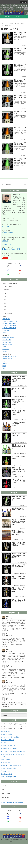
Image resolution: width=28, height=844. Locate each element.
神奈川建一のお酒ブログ (8, 745)
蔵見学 (4, 366)
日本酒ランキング (7, 358)
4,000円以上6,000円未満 (9, 323)
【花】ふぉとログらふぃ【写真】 (11, 249)
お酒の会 (4, 363)
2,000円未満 (5, 330)
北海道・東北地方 (9, 286)
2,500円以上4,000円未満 (9, 325)
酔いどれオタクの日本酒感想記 (10, 737)
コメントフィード (7, 793)
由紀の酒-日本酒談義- (8, 232)
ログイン (4, 786)
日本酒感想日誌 (5, 762)
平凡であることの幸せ (7, 771)
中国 (5, 306)
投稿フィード (5, 789)
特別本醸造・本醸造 (8, 344)
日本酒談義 (5, 241)
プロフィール (5, 226)
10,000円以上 (6, 319)
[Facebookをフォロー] (20, 266)
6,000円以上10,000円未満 (9, 321)
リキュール (5, 349)
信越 (5, 293)
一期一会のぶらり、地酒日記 (9, 748)
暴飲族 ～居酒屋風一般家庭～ (9, 768)
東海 (5, 299)
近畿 (5, 303)
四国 (5, 310)
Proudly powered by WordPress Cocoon (12, 802)
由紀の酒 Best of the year (9, 356)
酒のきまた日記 (5, 731)
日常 (3, 368)
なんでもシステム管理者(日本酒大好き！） (13, 751)
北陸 (5, 296)
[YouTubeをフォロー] (20, 270)
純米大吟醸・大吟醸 (8, 337)
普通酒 (4, 346)
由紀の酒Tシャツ (6, 244)
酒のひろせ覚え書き (6, 734)
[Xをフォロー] (8, 266)
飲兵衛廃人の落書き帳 (7, 740)
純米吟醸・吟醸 (6, 340)
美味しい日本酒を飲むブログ (9, 776)
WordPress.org (6, 797)
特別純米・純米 (6, 342)
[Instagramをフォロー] (8, 270)
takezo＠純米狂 (5, 759)
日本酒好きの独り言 (6, 774)
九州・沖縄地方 (8, 313)
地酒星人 (3, 743)
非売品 (4, 332)
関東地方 (6, 289)
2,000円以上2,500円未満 (9, 328)
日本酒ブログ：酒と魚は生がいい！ (11, 765)
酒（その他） (6, 351)
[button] (25, 185)
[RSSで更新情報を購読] (20, 274)
